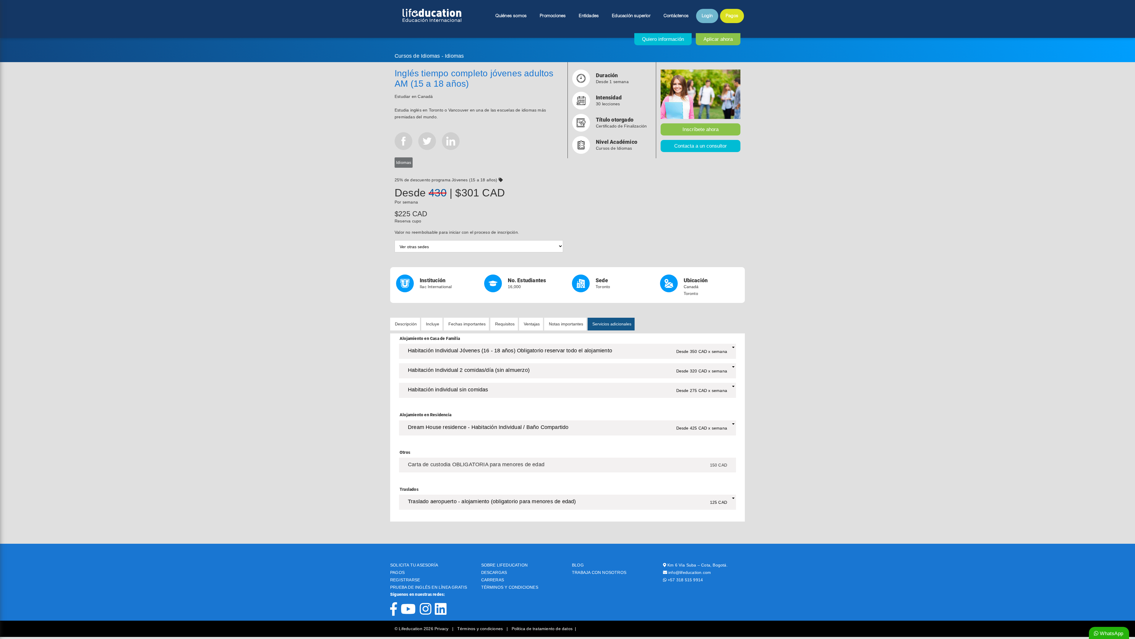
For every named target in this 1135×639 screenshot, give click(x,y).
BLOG (578, 565)
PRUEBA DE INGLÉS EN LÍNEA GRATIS (428, 587)
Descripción (406, 324)
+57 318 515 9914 (685, 579)
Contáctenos (676, 16)
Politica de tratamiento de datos (542, 628)
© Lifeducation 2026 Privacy (422, 628)
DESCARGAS (494, 572)
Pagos (732, 16)
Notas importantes (566, 324)
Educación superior (631, 16)
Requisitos (505, 324)
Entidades (589, 16)
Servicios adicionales (611, 324)
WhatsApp (1110, 633)
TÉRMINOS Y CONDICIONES (509, 587)
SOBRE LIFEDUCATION (504, 565)
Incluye (432, 324)
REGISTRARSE (405, 579)
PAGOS (397, 572)
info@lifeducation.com (689, 572)
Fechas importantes (467, 324)
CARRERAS (492, 579)
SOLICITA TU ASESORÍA (414, 565)
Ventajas (532, 324)
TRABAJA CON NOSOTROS (599, 572)
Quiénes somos (511, 16)
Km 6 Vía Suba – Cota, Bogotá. (697, 565)
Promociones (553, 16)
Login (707, 16)
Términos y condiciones (480, 628)
